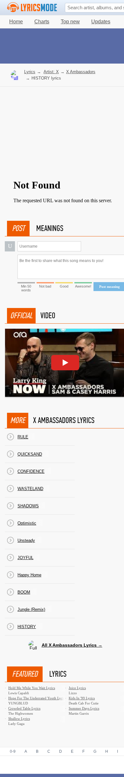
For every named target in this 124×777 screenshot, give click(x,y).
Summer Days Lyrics (84, 708)
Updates (100, 21)
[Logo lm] (32, 7)
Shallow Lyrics (19, 718)
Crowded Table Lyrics (24, 708)
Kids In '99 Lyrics (82, 698)
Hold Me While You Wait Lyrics (31, 688)
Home (16, 21)
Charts (41, 21)
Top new (70, 21)
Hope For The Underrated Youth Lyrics (37, 698)
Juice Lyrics (77, 688)
